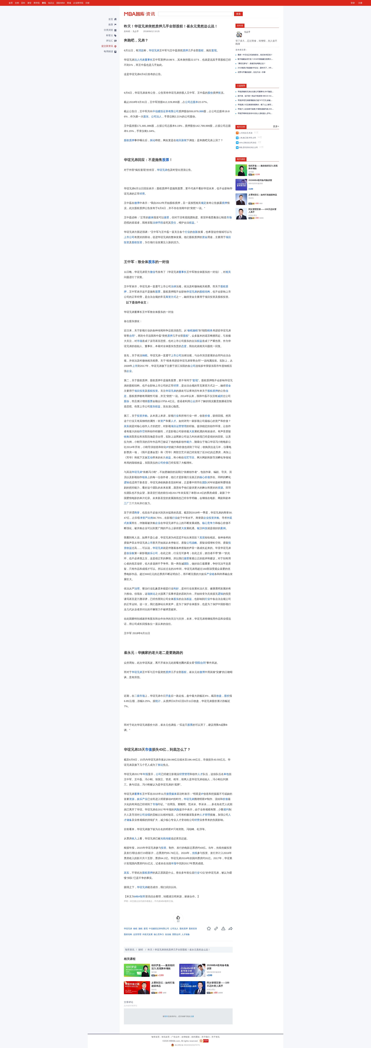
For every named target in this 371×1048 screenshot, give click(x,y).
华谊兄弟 (154, 50)
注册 (360, 3)
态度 (184, 346)
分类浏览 (108, 30)
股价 (226, 695)
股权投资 (137, 242)
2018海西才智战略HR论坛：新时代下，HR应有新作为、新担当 (256, 68)
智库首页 (155, 1037)
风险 (176, 809)
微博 (137, 203)
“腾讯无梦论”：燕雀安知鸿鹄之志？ (251, 63)
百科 (23, 3)
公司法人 (156, 116)
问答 (88, 3)
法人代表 (139, 59)
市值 (148, 749)
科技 (204, 528)
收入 (134, 838)
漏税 (195, 330)
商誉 (137, 512)
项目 (173, 426)
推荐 (110, 24)
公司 (187, 102)
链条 (144, 477)
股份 (210, 92)
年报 (145, 774)
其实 (126, 426)
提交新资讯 (107, 46)
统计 (158, 701)
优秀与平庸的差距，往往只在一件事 (251, 72)
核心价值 (205, 477)
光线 (194, 853)
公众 (192, 401)
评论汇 (109, 40)
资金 (204, 237)
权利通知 (195, 1037)
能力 (189, 441)
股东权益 (155, 406)
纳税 (144, 355)
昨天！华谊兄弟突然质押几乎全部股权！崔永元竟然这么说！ (179, 949)
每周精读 (108, 51)
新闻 (184, 140)
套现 (214, 50)
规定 (203, 203)
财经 (141, 949)
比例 (150, 517)
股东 (146, 116)
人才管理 (205, 814)
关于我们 (205, 1037)
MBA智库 (139, 896)
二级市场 (139, 695)
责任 (173, 222)
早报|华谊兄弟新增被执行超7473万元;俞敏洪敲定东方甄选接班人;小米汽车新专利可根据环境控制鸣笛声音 (256, 100)
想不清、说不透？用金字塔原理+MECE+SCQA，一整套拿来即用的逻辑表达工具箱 (256, 96)
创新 (195, 232)
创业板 (130, 553)
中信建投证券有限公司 (166, 111)
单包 (226, 774)
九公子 (135, 31)
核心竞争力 (208, 523)
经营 (142, 193)
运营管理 (181, 426)
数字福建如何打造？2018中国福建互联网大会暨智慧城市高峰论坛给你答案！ (256, 59)
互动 (150, 457)
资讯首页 (165, 1037)
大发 (191, 431)
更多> (276, 126)
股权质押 (129, 140)
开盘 (168, 695)
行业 (187, 232)
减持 (220, 396)
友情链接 (185, 1037)
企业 (129, 371)
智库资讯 (129, 949)
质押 (185, 50)
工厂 (126, 503)
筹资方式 (171, 296)
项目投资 (139, 390)
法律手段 (158, 222)
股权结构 (205, 291)
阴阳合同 (200, 662)
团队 (204, 482)
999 (201, 111)
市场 (229, 217)
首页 (11, 3)
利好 (176, 588)
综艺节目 (189, 457)
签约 (226, 809)
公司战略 (192, 542)
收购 (126, 436)
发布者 (240, 25)
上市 (135, 365)
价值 (207, 415)
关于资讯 (215, 1037)
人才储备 (186, 934)
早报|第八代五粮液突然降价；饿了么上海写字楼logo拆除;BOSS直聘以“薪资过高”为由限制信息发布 (256, 105)
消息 (141, 50)
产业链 (210, 574)
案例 (223, 528)
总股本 (194, 102)
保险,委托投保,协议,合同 (249, 147)
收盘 (219, 695)
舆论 (152, 140)
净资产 (144, 517)
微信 (152, 272)
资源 (220, 487)
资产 (163, 421)
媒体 (150, 217)
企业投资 (208, 517)
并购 (144, 415)
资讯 (44, 3)
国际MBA (60, 3)
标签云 (109, 35)
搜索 (238, 14)
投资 (139, 415)
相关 (178, 140)
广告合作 (175, 1037)
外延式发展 (147, 934)
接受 (166, 217)
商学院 (37, 3)
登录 (353, 3)
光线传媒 (165, 838)
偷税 (190, 330)
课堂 (29, 3)
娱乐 (150, 553)
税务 (210, 330)
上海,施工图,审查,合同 (248, 138)
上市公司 (129, 237)
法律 (173, 286)
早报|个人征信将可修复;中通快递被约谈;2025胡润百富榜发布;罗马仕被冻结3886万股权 (256, 109)
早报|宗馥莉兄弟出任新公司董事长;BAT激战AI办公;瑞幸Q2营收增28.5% (256, 92)
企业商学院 (78, 3)
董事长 (149, 59)
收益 (168, 457)
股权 (201, 50)
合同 (131, 335)
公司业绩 (145, 814)
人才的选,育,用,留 (246, 133)
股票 (165, 160)
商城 (69, 3)
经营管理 (184, 774)
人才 (173, 421)
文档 (17, 3)
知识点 (51, 3)
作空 (142, 431)
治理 (137, 588)
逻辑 (126, 482)
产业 (144, 799)
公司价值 (163, 462)
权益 (191, 222)
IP (167, 447)
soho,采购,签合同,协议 (248, 143)
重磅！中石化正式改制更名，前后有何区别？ (255, 55)
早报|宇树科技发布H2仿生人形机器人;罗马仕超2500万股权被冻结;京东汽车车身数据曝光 (256, 113)
